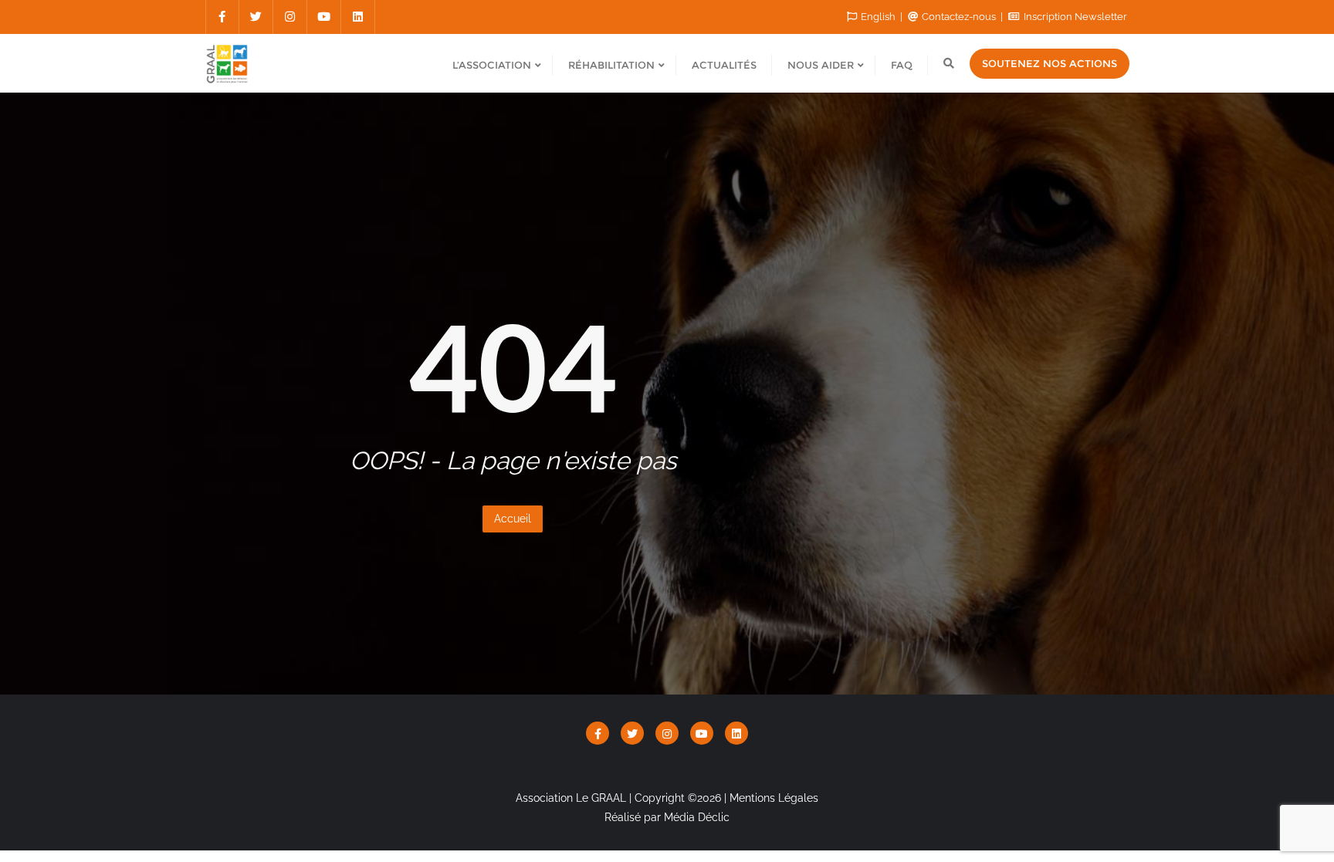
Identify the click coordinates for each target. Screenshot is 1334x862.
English (878, 16)
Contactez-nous (958, 16)
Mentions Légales (774, 798)
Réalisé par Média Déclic (667, 817)
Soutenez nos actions (1049, 63)
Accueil (512, 518)
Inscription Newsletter (1074, 16)
